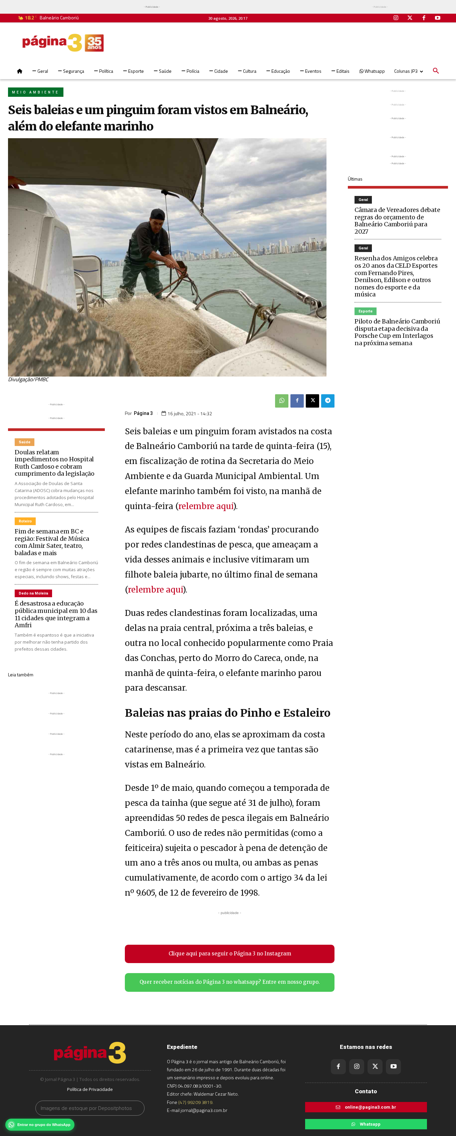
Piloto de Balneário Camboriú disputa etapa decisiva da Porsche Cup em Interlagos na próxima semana (397, 332)
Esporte (366, 311)
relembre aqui (205, 506)
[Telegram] (327, 401)
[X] (312, 401)
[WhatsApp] (281, 401)
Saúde (24, 442)
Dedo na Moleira (33, 593)
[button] (436, 71)
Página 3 (143, 413)
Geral (363, 200)
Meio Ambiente (35, 92)
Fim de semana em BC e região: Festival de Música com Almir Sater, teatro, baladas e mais (52, 542)
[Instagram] (396, 18)
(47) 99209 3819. (195, 1102)
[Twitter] (410, 18)
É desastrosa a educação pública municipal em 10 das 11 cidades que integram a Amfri (56, 614)
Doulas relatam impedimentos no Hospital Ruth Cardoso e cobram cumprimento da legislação (54, 463)
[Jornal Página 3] (63, 42)
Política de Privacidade (90, 1089)
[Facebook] (424, 18)
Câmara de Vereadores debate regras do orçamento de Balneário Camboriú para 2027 (397, 220)
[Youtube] (438, 18)
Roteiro (25, 521)
